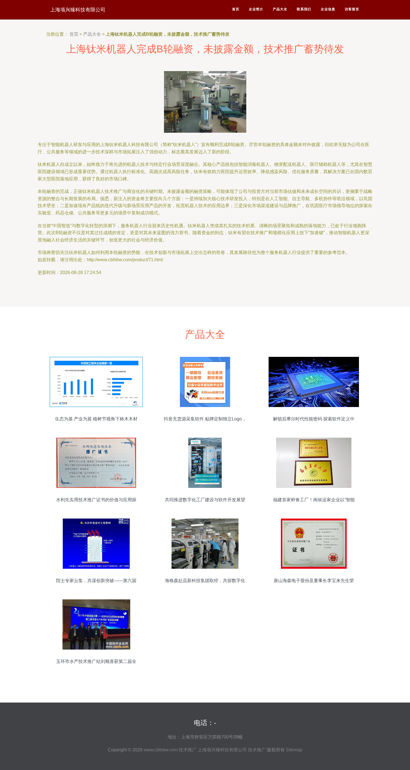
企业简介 (256, 9)
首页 (235, 9)
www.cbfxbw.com (161, 749)
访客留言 (352, 9)
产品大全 (280, 9)
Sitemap (294, 749)
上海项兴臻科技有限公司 (77, 10)
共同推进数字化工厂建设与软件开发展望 (205, 499)
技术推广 (188, 749)
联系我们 (304, 9)
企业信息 (328, 9)
